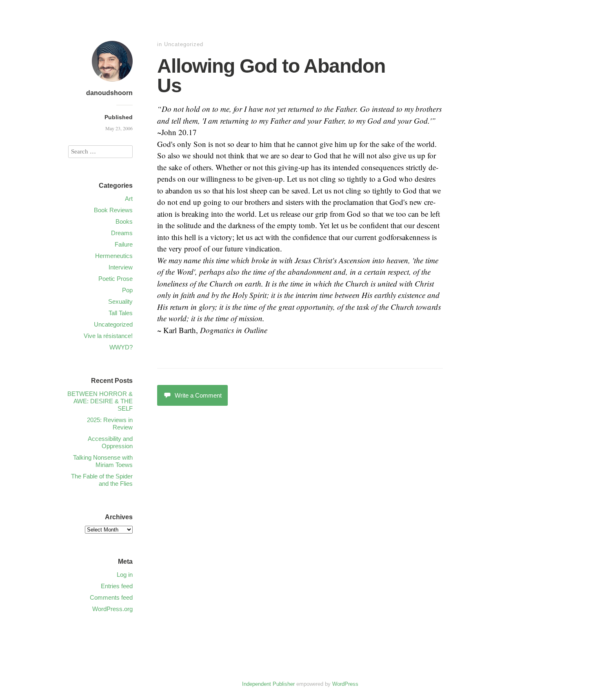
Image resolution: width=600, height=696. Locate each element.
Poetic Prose (115, 278)
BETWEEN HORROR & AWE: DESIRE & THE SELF (100, 401)
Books (124, 221)
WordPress (345, 684)
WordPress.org (112, 608)
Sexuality (120, 301)
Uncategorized (183, 44)
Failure (124, 244)
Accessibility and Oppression (110, 442)
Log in (125, 574)
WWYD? (121, 347)
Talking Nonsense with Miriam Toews (103, 461)
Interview (121, 267)
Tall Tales (121, 312)
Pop (127, 290)
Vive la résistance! (108, 335)
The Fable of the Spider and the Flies (102, 480)
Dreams (122, 232)
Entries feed (117, 586)
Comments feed (111, 597)
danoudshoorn (109, 92)
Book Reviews (113, 210)
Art (129, 198)
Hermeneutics (114, 255)
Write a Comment (198, 395)
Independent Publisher (268, 684)
